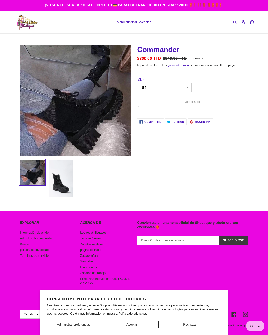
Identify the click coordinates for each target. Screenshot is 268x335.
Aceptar (131, 324)
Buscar (25, 244)
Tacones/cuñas (90, 238)
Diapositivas (88, 267)
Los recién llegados (93, 232)
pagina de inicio (90, 250)
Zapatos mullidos (91, 244)
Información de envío (34, 232)
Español (29, 314)
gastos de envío (178, 65)
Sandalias (87, 261)
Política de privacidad (132, 313)
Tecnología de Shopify (235, 325)
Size (141, 79)
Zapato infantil (89, 255)
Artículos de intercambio (36, 238)
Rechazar (190, 324)
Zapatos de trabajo (93, 273)
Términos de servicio (34, 255)
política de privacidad (34, 250)
